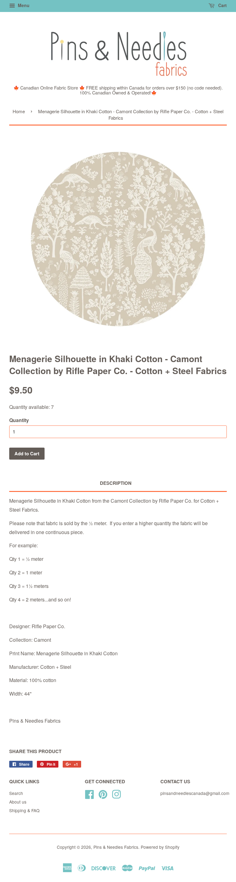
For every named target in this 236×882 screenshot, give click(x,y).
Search (16, 793)
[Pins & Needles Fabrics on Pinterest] (103, 793)
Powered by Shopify (160, 847)
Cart (222, 5)
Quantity (19, 420)
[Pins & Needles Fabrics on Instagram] (116, 793)
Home (19, 111)
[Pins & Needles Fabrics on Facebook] (89, 793)
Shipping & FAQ (24, 810)
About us (17, 802)
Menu (23, 5)
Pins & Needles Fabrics (115, 847)
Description (116, 483)
